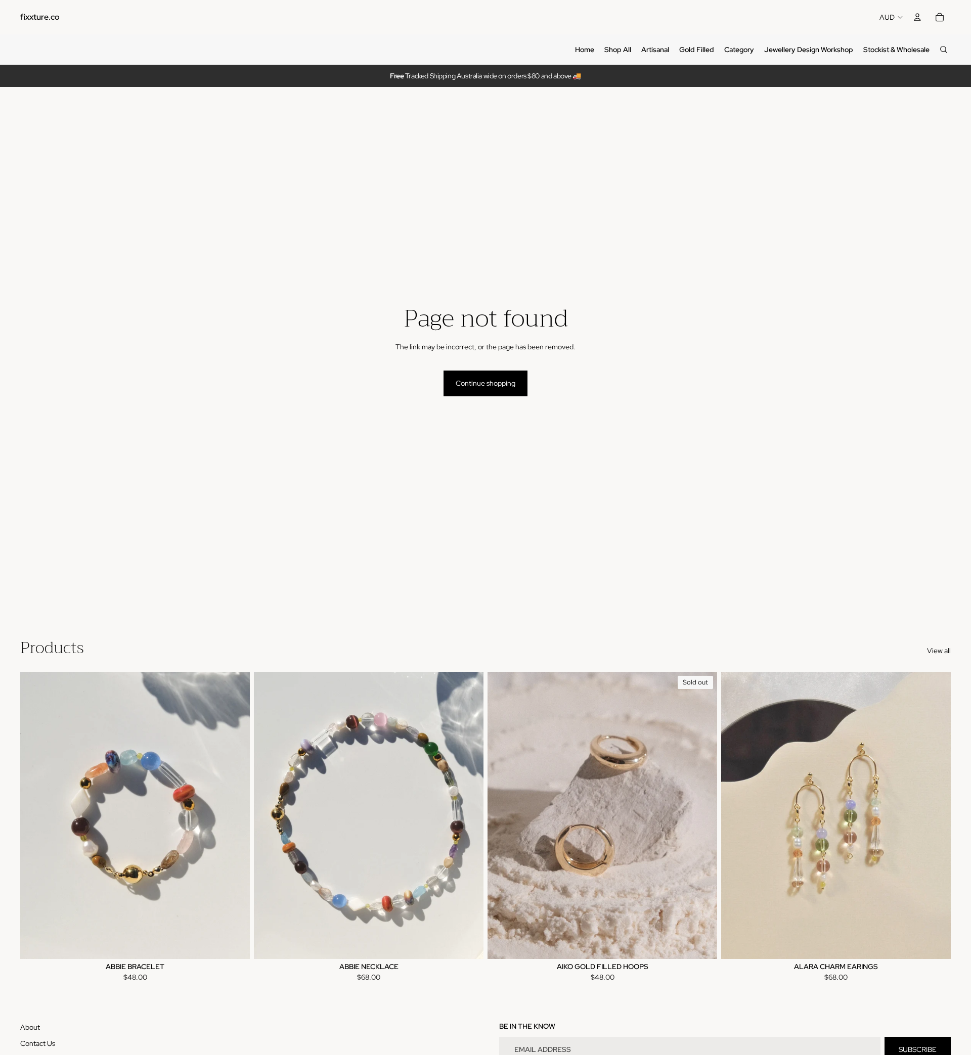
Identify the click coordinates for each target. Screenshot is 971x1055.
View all (939, 650)
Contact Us (37, 1043)
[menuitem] (584, 49)
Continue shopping (485, 383)
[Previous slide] (35, 815)
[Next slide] (234, 815)
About (30, 1027)
